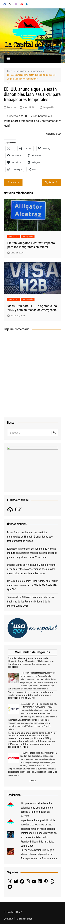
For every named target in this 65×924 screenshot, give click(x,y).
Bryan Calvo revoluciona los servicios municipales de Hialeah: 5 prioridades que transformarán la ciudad (30, 537)
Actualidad (13, 236)
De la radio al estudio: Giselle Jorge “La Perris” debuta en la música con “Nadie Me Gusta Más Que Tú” (32, 585)
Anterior (15, 182)
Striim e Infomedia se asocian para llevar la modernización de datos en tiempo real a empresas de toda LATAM (31, 695)
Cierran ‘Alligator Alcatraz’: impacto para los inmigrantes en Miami (31, 245)
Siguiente (49, 182)
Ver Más (32, 781)
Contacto (8, 918)
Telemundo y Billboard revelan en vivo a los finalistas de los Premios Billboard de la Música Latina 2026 (30, 601)
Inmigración (48, 107)
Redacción (11, 107)
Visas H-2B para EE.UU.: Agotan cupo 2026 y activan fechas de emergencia (32, 308)
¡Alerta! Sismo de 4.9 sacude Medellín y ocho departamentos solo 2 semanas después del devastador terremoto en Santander (31, 569)
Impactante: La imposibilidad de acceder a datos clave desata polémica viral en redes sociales (38, 824)
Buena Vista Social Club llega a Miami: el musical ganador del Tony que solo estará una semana (39, 854)
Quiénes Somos (24, 918)
